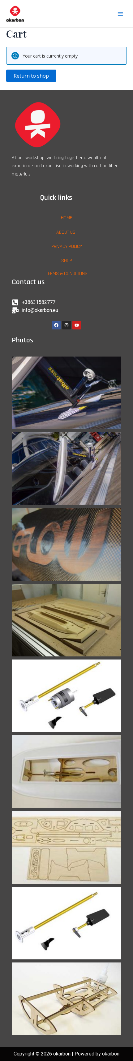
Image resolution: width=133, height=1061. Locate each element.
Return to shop (31, 75)
